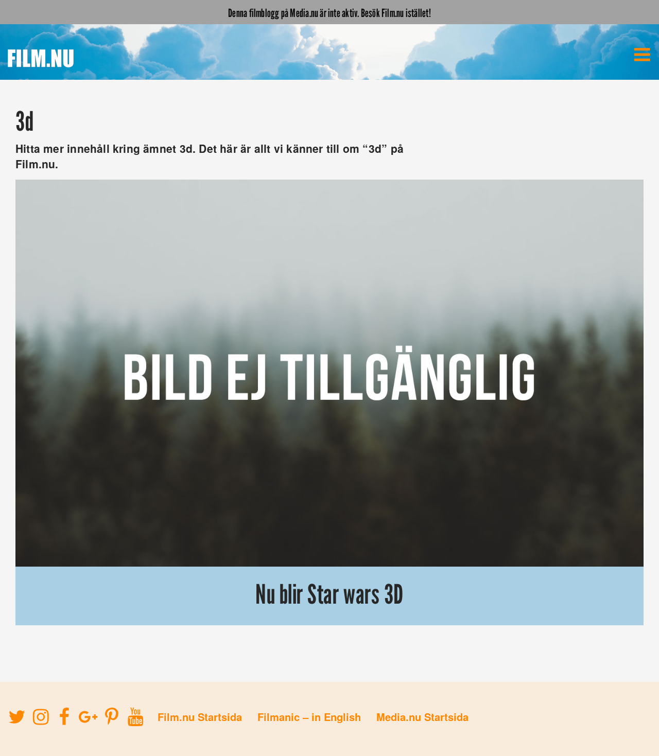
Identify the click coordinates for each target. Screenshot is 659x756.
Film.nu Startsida (200, 716)
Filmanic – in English (309, 716)
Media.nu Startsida (422, 716)
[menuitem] (642, 54)
